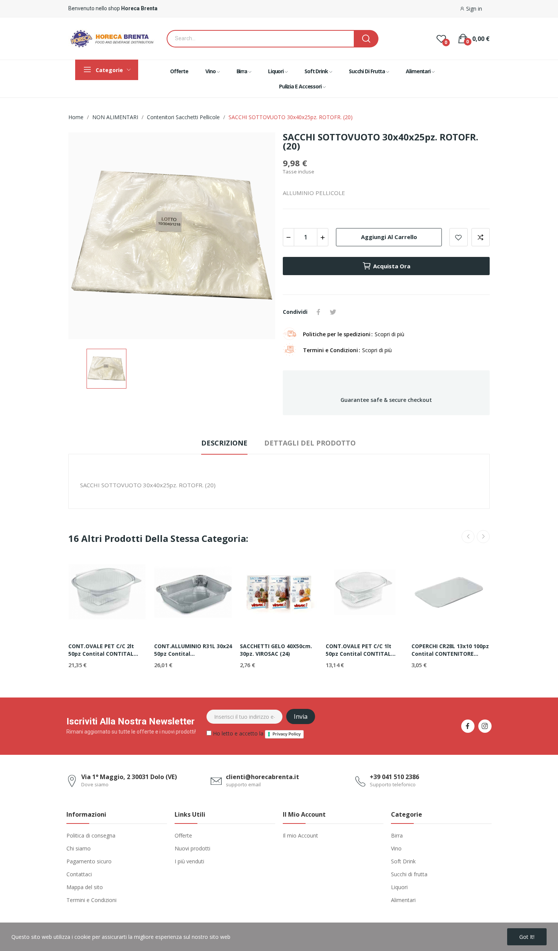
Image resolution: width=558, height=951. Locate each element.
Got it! (526, 936)
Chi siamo (78, 848)
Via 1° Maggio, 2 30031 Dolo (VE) (129, 777)
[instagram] (485, 726)
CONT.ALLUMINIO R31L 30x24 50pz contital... (193, 649)
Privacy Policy (287, 734)
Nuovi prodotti (192, 848)
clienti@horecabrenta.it (262, 777)
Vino (396, 848)
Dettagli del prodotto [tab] (310, 442)
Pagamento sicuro (89, 861)
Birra (397, 835)
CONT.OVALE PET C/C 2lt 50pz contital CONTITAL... (103, 649)
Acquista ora (391, 266)
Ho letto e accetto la (256, 733)
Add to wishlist (458, 237)
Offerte (183, 835)
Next (483, 536)
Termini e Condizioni (91, 900)
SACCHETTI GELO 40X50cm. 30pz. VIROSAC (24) (276, 649)
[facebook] (467, 726)
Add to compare (480, 237)
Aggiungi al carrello (389, 237)
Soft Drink (403, 861)
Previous (468, 536)
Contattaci (79, 874)
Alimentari (403, 900)
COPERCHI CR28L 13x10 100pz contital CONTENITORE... (450, 649)
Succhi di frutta (409, 874)
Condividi (318, 312)
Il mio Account (300, 835)
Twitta (333, 312)
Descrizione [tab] (224, 442)
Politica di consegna (90, 835)
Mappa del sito (84, 887)
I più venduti (189, 861)
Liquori (399, 887)
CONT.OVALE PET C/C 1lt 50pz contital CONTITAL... (361, 649)
